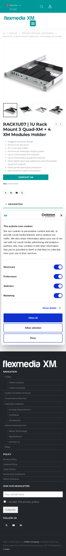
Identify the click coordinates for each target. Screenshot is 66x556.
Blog (7, 447)
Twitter (5, 192)
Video (8, 377)
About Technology (18, 431)
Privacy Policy (10, 459)
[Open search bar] (41, 6)
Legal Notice (9, 469)
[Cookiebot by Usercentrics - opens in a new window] (42, 216)
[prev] (56, 124)
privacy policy (31, 501)
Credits (6, 549)
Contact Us (14, 442)
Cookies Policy (10, 464)
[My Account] (50, 6)
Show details (49, 308)
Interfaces (14, 415)
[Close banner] (61, 215)
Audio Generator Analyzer (18, 393)
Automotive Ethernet (15, 398)
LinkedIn (11, 192)
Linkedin (21, 525)
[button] (33, 23)
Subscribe (11, 510)
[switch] (58, 276)
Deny (33, 338)
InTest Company (31, 542)
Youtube (14, 525)
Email (16, 192)
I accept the (24, 501)
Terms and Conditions (14, 474)
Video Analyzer (16, 382)
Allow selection (33, 327)
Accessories (14, 420)
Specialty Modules (14, 404)
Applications (15, 436)
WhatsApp (22, 192)
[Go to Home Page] (4, 33)
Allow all (33, 318)
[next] (61, 124)
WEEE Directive (11, 479)
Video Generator (17, 388)
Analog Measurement (20, 409)
